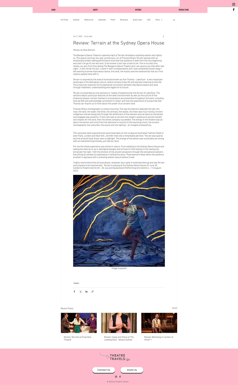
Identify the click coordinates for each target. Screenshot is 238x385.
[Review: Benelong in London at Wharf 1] (159, 323)
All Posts (64, 20)
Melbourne (88, 20)
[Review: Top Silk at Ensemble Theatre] (79, 323)
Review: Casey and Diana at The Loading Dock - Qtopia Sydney (119, 338)
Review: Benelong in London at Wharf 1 (158, 338)
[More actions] (163, 36)
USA (149, 20)
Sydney (76, 20)
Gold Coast (137, 20)
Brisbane (124, 20)
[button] (174, 20)
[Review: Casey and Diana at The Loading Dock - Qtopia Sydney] (119, 323)
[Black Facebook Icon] (234, 9)
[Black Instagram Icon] (234, 4)
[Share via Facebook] (74, 291)
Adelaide (102, 20)
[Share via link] (92, 291)
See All (174, 308)
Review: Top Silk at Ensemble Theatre (77, 338)
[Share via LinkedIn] (86, 291)
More (158, 20)
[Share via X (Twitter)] (80, 291)
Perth (113, 20)
